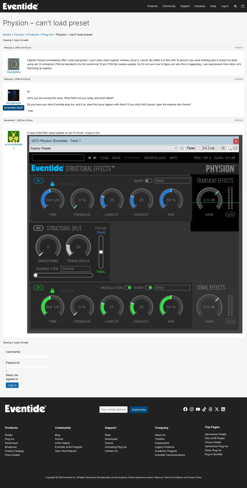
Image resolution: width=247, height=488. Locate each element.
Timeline (160, 439)
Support (185, 6)
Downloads (111, 439)
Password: (13, 362)
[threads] (211, 409)
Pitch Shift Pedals (215, 438)
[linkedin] (224, 409)
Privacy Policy (194, 477)
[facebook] (186, 409)
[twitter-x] (217, 409)
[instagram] (192, 409)
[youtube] (198, 409)
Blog (57, 435)
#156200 (239, 120)
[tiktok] (205, 409)
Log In (224, 6)
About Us (160, 435)
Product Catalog (14, 451)
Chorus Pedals (213, 442)
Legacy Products (164, 447)
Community (169, 6)
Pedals (9, 435)
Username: (13, 352)
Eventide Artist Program (68, 447)
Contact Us (111, 451)
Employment (162, 443)
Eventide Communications (170, 455)
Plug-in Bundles (214, 454)
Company (199, 6)
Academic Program (166, 451)
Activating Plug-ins (116, 447)
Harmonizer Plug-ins (216, 446)
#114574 (239, 47)
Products (153, 6)
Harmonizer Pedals (215, 434)
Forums (19, 34)
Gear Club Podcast (65, 451)
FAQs (108, 435)
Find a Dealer (12, 455)
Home (7, 34)
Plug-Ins (47, 34)
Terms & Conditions (173, 477)
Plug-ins (9, 439)
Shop (213, 6)
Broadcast (11, 447)
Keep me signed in (12, 377)
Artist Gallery (62, 443)
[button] (235, 6)
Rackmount (11, 443)
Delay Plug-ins (213, 450)
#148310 (239, 79)
